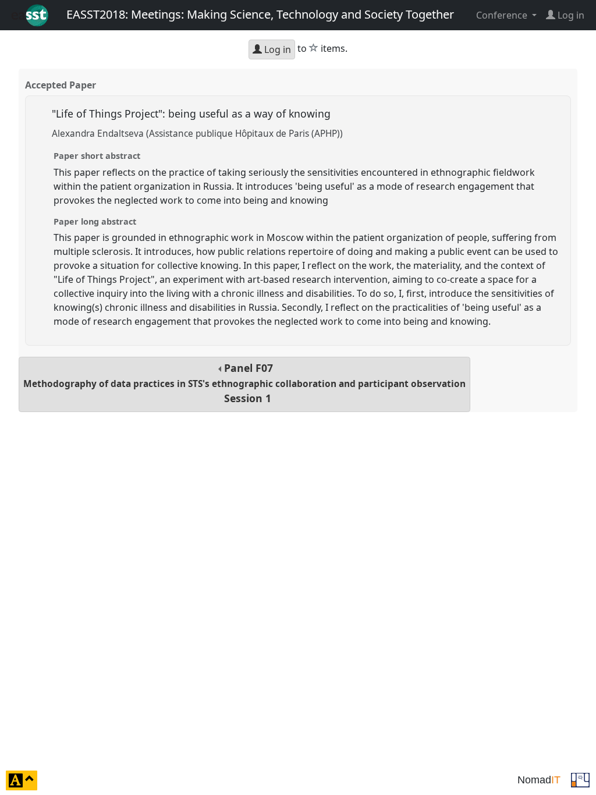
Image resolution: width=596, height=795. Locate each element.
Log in (276, 49)
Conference (503, 15)
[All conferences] (580, 779)
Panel (244, 383)
